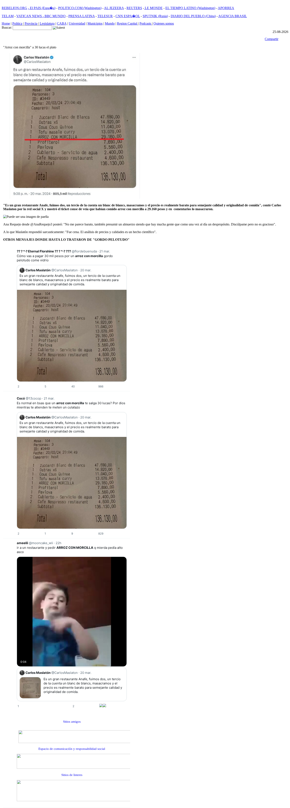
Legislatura (47, 23)
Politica (17, 23)
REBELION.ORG (14, 8)
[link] (10, 253)
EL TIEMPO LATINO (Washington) (190, 8)
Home (6, 23)
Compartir (271, 39)
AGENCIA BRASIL (232, 16)
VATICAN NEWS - (30, 16)
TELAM (8, 16)
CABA (61, 23)
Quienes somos (163, 23)
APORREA (226, 8)
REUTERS (134, 8)
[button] (18, 386)
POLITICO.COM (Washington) (79, 8)
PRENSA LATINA (81, 16)
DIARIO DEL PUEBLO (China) (193, 16)
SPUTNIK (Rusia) (155, 16)
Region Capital (127, 23)
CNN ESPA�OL (127, 16)
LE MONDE (153, 8)
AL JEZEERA (114, 8)
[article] (66, 320)
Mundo (110, 23)
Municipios (95, 23)
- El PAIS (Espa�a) (41, 8)
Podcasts (145, 23)
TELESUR (105, 16)
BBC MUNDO (55, 16)
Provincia (31, 23)
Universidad (77, 23)
